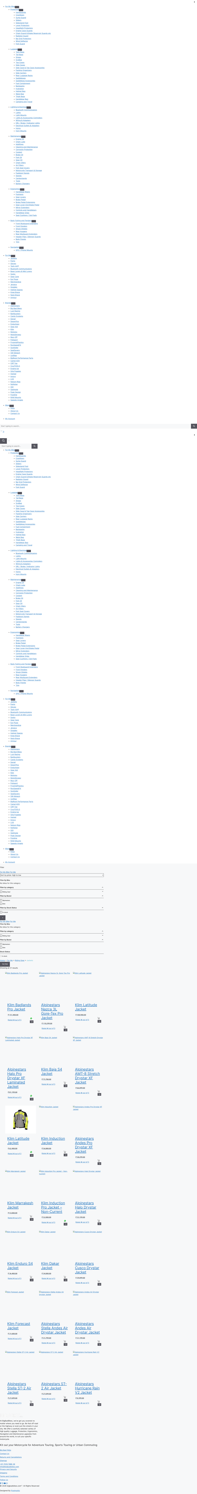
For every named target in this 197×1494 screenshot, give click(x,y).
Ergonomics (15, 189)
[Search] (194, 426)
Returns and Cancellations (11, 1457)
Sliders (18, 20)
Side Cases (20, 65)
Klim (12, 329)
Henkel (13, 374)
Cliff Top (13, 363)
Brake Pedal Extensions (25, 202)
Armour (13, 298)
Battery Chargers (23, 184)
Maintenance (15, 136)
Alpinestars (15, 306)
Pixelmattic (15, 1491)
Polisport (14, 340)
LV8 (12, 379)
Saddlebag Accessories (25, 81)
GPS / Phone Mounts (24, 250)
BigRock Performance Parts (21, 358)
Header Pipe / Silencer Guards (28, 237)
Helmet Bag (20, 91)
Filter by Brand (5, 896)
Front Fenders (21, 226)
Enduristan (14, 324)
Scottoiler (14, 348)
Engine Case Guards (24, 31)
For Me (8, 255)
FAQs (12, 408)
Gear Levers (21, 197)
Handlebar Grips (22, 213)
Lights (18, 113)
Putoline (13, 395)
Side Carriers (21, 73)
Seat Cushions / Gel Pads (26, 215)
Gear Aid (14, 327)
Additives (19, 144)
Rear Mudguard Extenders (26, 234)
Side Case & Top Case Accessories (30, 68)
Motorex (13, 332)
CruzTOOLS (15, 366)
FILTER (5, 964)
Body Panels (21, 239)
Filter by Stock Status (8, 908)
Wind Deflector (22, 41)
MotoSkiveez (15, 335)
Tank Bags (20, 52)
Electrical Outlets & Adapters (27, 126)
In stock (5, 912)
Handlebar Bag (22, 99)
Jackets (13, 258)
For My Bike (10, 6)
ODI (11, 387)
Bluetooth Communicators (26, 110)
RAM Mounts (15, 397)
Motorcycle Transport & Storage (29, 170)
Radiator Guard (22, 36)
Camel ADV (15, 361)
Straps (18, 57)
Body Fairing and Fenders (21, 221)
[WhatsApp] (7, 1483)
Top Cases (20, 62)
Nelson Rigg (15, 382)
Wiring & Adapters (23, 120)
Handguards (21, 12)
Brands (8, 303)
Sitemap (3, 1461)
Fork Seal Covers (23, 168)
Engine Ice (14, 369)
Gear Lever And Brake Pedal (27, 205)
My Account (10, 419)
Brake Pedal (21, 200)
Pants (12, 261)
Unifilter (13, 356)
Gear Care (14, 277)
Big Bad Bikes (16, 308)
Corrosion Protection (24, 150)
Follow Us (4, 1480)
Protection (14, 9)
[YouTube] (5, 1483)
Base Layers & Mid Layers (21, 271)
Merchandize (15, 282)
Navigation (14, 247)
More (7, 405)
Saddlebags (21, 78)
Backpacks (20, 86)
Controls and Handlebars (26, 210)
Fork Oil (19, 157)
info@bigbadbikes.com (9, 1467)
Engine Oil (20, 139)
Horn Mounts (21, 131)
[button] (31, 1021)
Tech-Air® (14, 266)
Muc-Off (13, 337)
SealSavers (15, 350)
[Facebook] (0, 1483)
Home (2, 960)
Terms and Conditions (9, 1476)
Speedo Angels (16, 400)
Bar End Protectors (23, 39)
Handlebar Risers (23, 192)
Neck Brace (15, 295)
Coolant (19, 152)
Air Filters (19, 165)
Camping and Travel (24, 102)
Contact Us (15, 413)
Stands (19, 176)
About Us (14, 411)
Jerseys (13, 285)
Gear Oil (19, 160)
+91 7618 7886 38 (7, 1464)
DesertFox (14, 321)
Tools (18, 181)
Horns (18, 128)
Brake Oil (19, 155)
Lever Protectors (22, 25)
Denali (13, 319)
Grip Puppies (15, 371)
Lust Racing (15, 311)
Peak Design (15, 392)
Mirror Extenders (22, 208)
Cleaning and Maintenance (27, 147)
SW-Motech (15, 353)
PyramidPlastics (17, 342)
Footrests (19, 194)
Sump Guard (21, 18)
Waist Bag (20, 94)
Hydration (20, 89)
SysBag (19, 60)
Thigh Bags (20, 96)
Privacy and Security (8, 1469)
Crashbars (20, 15)
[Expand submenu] (17, 7)
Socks (12, 274)
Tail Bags (19, 55)
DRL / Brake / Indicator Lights (28, 123)
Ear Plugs (14, 279)
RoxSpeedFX (15, 345)
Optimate (14, 390)
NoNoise (14, 384)
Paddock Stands (22, 173)
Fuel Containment (23, 83)
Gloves (13, 264)
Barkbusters (15, 314)
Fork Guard (20, 44)
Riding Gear (6, 892)
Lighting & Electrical (18, 107)
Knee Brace (15, 292)
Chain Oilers (21, 163)
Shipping (3, 1473)
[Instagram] (2, 1483)
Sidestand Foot (22, 23)
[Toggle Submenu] (21, 10)
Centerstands (21, 178)
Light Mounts (21, 115)
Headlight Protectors (24, 28)
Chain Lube (20, 142)
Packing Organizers (24, 70)
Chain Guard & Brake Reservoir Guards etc (33, 33)
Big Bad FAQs (5, 1450)
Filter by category (7, 887)
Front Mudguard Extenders (27, 224)
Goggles (13, 287)
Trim (17, 242)
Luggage (14, 49)
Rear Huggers (21, 231)
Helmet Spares (16, 290)
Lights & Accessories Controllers (29, 118)
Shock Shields (21, 229)
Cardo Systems (16, 316)
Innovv (13, 376)
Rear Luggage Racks (24, 76)
